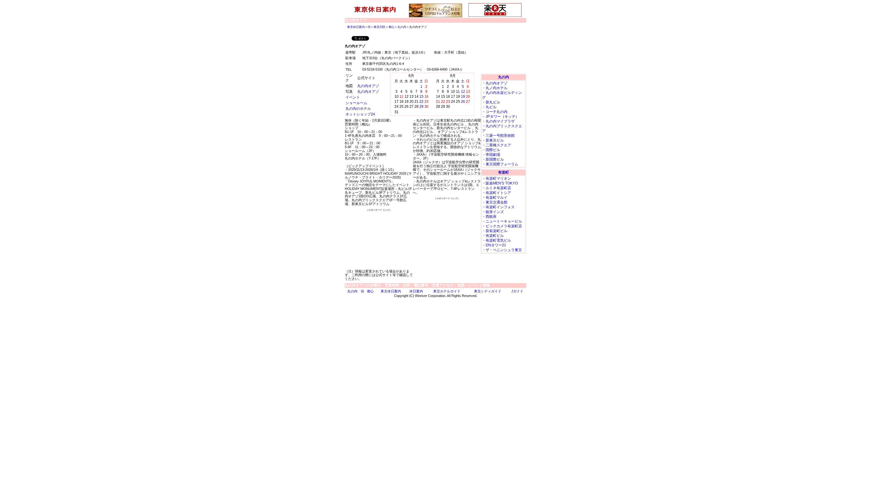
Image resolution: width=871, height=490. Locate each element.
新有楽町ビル (496, 231)
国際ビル (493, 150)
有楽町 (503, 172)
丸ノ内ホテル (496, 88)
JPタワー (493, 116)
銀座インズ (495, 212)
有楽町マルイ (496, 197)
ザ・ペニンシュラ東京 (504, 250)
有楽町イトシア (498, 193)
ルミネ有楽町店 (498, 188)
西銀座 (491, 216)
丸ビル (491, 107)
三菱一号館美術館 (500, 135)
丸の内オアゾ (368, 86)
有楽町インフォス (500, 207)
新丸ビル (493, 102)
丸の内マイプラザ (500, 121)
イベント (352, 97)
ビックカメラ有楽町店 (504, 226)
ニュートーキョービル (504, 221)
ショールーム (356, 103)
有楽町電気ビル (498, 240)
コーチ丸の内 (496, 112)
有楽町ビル (495, 236)
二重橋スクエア (498, 145)
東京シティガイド (487, 291)
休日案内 (416, 291)
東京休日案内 (356, 27)
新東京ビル (495, 140)
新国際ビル (495, 159)
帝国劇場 (493, 155)
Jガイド (517, 291)
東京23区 (380, 27)
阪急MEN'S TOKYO (502, 183)
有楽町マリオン (498, 178)
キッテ (509, 116)
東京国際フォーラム (502, 164)
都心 (391, 27)
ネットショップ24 (360, 114)
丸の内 (401, 27)
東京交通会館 (496, 202)
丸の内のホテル (358, 108)
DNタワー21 (496, 245)
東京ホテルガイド (446, 291)
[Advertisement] (379, 240)
